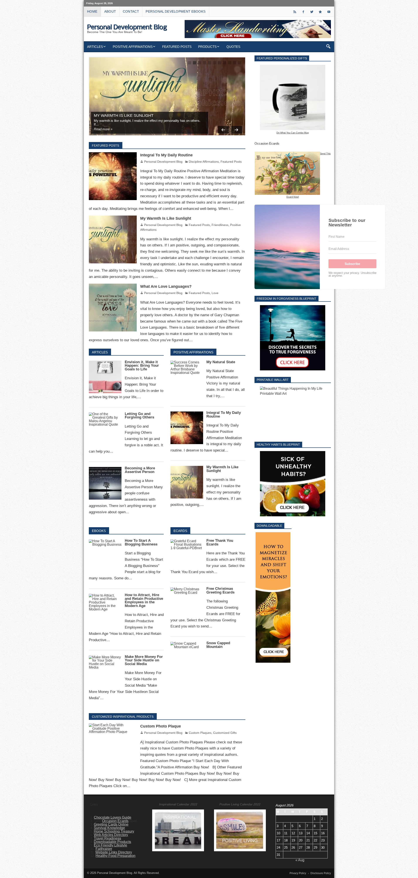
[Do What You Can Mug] (293, 97)
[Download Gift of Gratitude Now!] (273, 597)
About (110, 11)
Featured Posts (177, 46)
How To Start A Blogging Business (141, 542)
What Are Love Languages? (166, 286)
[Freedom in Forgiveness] (293, 337)
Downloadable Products (112, 842)
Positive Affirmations (133, 46)
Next (236, 130)
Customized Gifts (225, 732)
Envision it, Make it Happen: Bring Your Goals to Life (142, 365)
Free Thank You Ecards (219, 542)
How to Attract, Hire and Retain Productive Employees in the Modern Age (144, 600)
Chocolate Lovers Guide (112, 817)
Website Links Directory (113, 852)
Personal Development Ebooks (176, 11)
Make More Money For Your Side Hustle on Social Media (144, 660)
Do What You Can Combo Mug (292, 132)
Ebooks (99, 531)
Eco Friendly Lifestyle (110, 845)
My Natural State (220, 362)
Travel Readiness (107, 838)
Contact (131, 11)
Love (215, 293)
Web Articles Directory (111, 835)
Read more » (103, 129)
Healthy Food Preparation (115, 856)
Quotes (233, 46)
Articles (95, 46)
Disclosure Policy (320, 873)
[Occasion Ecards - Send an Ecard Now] (287, 153)
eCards (180, 531)
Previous (223, 130)
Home (92, 11)
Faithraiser (104, 849)
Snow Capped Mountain (218, 645)
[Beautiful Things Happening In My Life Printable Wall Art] (293, 410)
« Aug (299, 860)
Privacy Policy (298, 873)
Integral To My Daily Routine (166, 155)
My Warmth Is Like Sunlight (123, 115)
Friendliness (220, 225)
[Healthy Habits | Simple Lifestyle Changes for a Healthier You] (293, 483)
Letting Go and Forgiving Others (139, 416)
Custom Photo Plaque (160, 726)
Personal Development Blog (163, 161)
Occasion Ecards (115, 821)
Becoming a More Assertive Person (140, 470)
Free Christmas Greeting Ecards (220, 590)
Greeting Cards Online (111, 824)
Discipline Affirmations (204, 161)
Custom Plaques (200, 732)
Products (207, 46)
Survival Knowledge (109, 828)
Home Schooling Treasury (114, 831)
